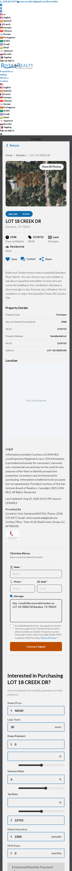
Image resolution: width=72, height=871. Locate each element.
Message (19, 596)
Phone (18, 581)
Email (44, 581)
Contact (4, 81)
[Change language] (3, 14)
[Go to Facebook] (1, 4)
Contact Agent (36, 646)
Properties (5, 71)
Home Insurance (17, 829)
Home (9, 155)
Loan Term (13, 719)
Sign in (11, 60)
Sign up (3, 60)
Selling (3, 74)
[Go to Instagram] (1, 8)
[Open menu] (1, 134)
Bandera (21, 155)
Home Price (14, 703)
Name (18, 567)
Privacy (52, 637)
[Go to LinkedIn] (1, 11)
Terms (43, 637)
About (3, 77)
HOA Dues (13, 845)
